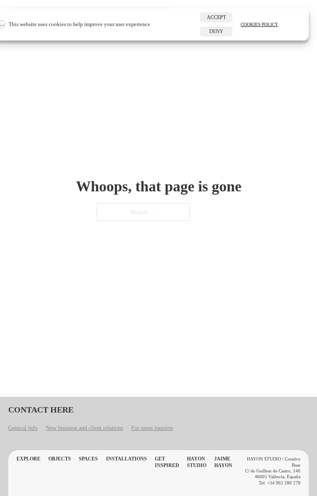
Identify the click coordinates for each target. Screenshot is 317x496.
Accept (216, 17)
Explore (28, 459)
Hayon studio (196, 462)
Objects (59, 459)
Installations (126, 459)
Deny (216, 31)
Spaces (88, 459)
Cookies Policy (259, 24)
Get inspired (167, 462)
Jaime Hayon (223, 462)
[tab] (23, 429)
